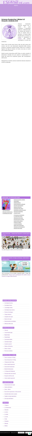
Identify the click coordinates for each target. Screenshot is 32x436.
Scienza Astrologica (8, 312)
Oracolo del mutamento (9, 366)
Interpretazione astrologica (10, 321)
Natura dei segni (7, 319)
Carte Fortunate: (6, 233)
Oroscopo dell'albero (8, 398)
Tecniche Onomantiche (18, 205)
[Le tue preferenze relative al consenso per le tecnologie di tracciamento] (29, 433)
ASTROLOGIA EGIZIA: (8, 327)
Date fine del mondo (18, 228)
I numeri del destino (18, 223)
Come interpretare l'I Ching (10, 359)
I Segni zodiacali (7, 314)
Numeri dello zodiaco (18, 221)
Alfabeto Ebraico (17, 202)
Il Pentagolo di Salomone (19, 215)
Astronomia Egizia (8, 339)
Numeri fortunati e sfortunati (19, 204)
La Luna (6, 416)
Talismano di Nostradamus (19, 226)
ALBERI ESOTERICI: (8, 382)
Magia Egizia (7, 334)
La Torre (6, 412)
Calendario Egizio (8, 341)
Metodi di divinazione (8, 369)
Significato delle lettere (18, 208)
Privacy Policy (21, 432)
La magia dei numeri (18, 216)
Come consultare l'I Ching (9, 357)
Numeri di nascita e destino (19, 199)
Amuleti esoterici (8, 344)
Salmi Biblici (16, 201)
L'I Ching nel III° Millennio (9, 371)
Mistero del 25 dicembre (19, 225)
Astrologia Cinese (8, 305)
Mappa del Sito (14, 432)
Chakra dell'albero (8, 387)
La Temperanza (7, 407)
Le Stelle (6, 414)
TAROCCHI (5, 402)
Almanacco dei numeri (18, 218)
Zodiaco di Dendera (8, 346)
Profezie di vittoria (17, 222)
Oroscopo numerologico (7, 211)
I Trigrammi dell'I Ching (9, 362)
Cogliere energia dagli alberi (10, 396)
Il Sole (5, 418)
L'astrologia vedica (8, 307)
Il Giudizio (6, 421)
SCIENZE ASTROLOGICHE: (9, 300)
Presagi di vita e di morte (19, 219)
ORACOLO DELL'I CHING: (9, 355)
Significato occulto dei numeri (20, 210)
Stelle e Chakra (7, 348)
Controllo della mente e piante (10, 394)
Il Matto (6, 425)
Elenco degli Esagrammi (9, 364)
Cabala (20, 38)
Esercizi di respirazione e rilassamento (12, 391)
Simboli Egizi (7, 337)
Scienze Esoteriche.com (5, 432)
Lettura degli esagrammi (9, 378)
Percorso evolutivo (8, 350)
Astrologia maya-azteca (9, 309)
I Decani (6, 330)
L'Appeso (6, 405)
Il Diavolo (6, 409)
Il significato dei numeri (7, 213)
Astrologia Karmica (8, 303)
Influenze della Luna (8, 323)
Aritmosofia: (5, 197)
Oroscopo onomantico (18, 211)
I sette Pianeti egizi (8, 332)
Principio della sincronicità (10, 373)
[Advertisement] (16, 128)
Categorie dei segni (8, 316)
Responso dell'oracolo (9, 375)
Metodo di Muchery (18, 207)
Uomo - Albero (7, 389)
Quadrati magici (17, 213)
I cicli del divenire (6, 210)
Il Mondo (6, 423)
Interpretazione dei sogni (9, 384)
